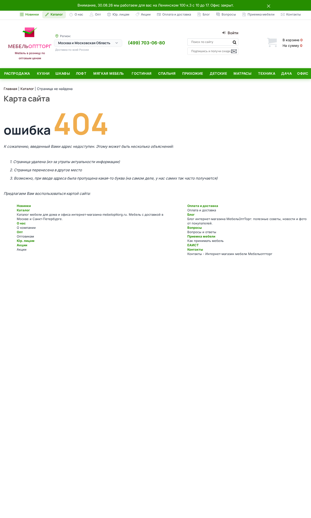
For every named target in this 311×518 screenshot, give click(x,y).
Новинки (24, 206)
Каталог (23, 210)
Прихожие (192, 73)
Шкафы (62, 73)
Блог (191, 214)
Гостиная (141, 73)
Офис (302, 73)
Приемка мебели (201, 236)
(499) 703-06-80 (146, 42)
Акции (22, 245)
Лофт (81, 73)
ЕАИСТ (193, 245)
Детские (218, 73)
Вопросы (194, 228)
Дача (286, 73)
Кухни (43, 73)
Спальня (166, 73)
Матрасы (242, 73)
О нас (21, 223)
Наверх (299, 504)
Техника (266, 73)
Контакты (195, 249)
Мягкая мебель (108, 73)
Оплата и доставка (202, 206)
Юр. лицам (26, 241)
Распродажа (17, 73)
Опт (20, 232)
